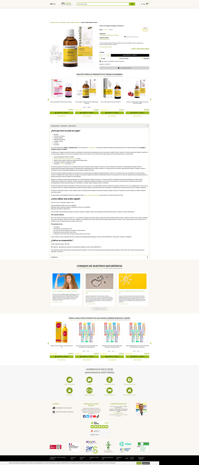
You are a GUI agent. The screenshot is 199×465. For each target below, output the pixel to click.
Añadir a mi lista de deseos (132, 37)
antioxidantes (92, 147)
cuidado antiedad (103, 35)
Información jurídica (82, 458)
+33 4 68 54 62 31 (118, 413)
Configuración (146, 463)
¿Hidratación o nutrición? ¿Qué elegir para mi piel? (98, 292)
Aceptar (139, 463)
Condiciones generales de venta (107, 458)
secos (72, 164)
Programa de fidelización (109, 395)
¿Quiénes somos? (132, 458)
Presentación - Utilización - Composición (63, 126)
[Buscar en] (132, 4)
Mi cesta (143, 4)
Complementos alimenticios (54, 7)
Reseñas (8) (54, 257)
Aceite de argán (105, 39)
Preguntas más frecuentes (129, 384)
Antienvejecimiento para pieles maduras (65, 158)
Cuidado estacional (105, 7)
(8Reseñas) (145, 31)
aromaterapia (62, 22)
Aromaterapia (79, 7)
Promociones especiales (145, 7)
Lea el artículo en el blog (57, 302)
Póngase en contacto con (94, 458)
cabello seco (110, 35)
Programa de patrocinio (89, 395)
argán (101, 39)
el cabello (62, 164)
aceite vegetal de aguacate (91, 195)
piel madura (116, 35)
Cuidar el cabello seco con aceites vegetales (64, 291)
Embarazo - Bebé (121, 7)
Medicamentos (88, 7)
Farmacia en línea (54, 22)
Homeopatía (71, 7)
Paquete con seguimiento (69, 384)
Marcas (137, 7)
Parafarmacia (96, 7)
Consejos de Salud (100, 309)
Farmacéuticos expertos (109, 384)
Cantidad (102, 52)
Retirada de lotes (118, 458)
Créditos (127, 458)
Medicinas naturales (63, 7)
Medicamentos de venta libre (129, 395)
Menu (54, 4)
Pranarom (105, 29)
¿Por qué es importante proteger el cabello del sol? (132, 292)
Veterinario (129, 7)
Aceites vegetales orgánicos (73, 22)
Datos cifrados (69, 395)
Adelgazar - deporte (113, 7)
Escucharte (89, 384)
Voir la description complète (106, 46)
